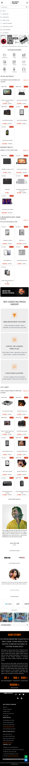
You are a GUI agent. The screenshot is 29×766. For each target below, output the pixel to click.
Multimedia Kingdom (6, 625)
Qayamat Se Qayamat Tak (22, 471)
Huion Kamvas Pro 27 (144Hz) (7, 209)
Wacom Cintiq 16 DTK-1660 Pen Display (7, 101)
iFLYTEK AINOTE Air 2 (7, 260)
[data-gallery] (19, 617)
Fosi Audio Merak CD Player (7, 411)
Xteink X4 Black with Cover (7, 451)
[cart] (27, 2)
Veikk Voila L (7, 189)
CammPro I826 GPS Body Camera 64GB (22, 492)
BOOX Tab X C (22, 240)
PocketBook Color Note (7, 240)
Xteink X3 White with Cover (22, 260)
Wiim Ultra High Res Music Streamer (8, 492)
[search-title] (26, 7)
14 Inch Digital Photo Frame (22, 451)
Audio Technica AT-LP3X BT (22, 100)
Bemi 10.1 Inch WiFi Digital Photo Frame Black (7, 432)
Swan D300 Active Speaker (7, 120)
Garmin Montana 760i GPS (8, 140)
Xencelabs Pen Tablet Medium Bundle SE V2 (22, 190)
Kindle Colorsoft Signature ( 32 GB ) (7, 281)
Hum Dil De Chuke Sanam (22, 411)
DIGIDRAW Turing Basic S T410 (7, 169)
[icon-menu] (15, 694)
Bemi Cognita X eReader (7, 471)
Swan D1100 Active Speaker (22, 431)
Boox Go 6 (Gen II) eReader (22, 120)
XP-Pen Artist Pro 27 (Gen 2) (22, 169)
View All (25, 80)
